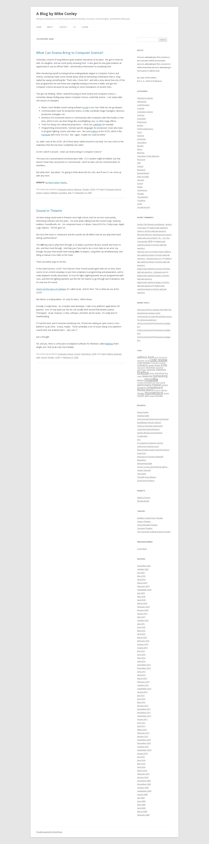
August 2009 (142, 794)
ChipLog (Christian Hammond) (150, 426)
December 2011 (144, 709)
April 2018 (141, 600)
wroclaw (159, 395)
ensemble (159, 368)
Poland (140, 166)
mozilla (151, 379)
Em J (139, 439)
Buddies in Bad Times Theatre (150, 518)
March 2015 (142, 637)
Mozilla (140, 146)
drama (39, 192)
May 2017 (141, 617)
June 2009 (141, 801)
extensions (161, 369)
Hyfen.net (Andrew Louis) (148, 446)
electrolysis (150, 367)
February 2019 (143, 586)
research (141, 387)
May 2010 (141, 763)
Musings (77, 189)
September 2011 (144, 716)
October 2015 (143, 620)
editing (110, 354)
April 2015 (141, 634)
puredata (63, 192)
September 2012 (144, 688)
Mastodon (141, 460)
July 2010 (141, 757)
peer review (160, 383)
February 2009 (143, 815)
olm (153, 383)
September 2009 (144, 791)
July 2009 (141, 798)
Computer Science (65, 189)
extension (151, 369)
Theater (85, 189)
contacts (142, 365)
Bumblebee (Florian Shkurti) (149, 422)
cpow (151, 365)
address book (145, 357)
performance (144, 384)
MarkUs (140, 380)
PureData (45, 134)
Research (141, 169)
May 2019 (141, 576)
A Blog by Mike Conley (56, 13)
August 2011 (142, 719)
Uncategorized (143, 207)
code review (158, 360)
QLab (85, 107)
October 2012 (143, 685)
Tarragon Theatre (144, 528)
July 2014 (141, 651)
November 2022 (144, 566)
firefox (143, 372)
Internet (140, 135)
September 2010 (144, 750)
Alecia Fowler (142, 412)
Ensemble (141, 118)
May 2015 (141, 630)
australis (140, 360)
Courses (140, 115)
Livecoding (141, 142)
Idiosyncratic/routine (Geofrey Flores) (153, 450)
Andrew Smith (143, 415)
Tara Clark (141, 473)
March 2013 (142, 678)
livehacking (160, 376)
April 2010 (141, 767)
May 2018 (141, 596)
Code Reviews (143, 105)
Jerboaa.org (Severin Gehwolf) (150, 456)
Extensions (142, 122)
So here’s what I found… (56, 182)
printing (164, 385)
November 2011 (144, 712)
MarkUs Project (143, 497)
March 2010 (142, 770)
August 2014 (142, 647)
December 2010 (144, 740)
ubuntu (166, 393)
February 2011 (143, 733)
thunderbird (154, 393)
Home (38, 27)
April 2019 (141, 579)
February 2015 (143, 641)
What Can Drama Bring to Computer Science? (69, 52)
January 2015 (142, 644)
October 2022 (143, 569)
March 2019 (142, 583)
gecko (151, 373)
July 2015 (141, 624)
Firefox (140, 125)
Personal (141, 159)
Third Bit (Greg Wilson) (146, 477)
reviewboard (155, 387)
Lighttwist (97, 124)
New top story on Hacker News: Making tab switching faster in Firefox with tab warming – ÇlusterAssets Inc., (154, 255)
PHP (139, 163)
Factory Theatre (144, 521)
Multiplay (109, 343)
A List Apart (142, 548)
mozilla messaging (144, 382)
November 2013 (144, 668)
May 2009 (141, 804)
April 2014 (141, 661)
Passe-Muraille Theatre (147, 525)
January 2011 (142, 736)
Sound (77, 354)
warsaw (152, 396)
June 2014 (141, 654)
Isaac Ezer (141, 453)
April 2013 (141, 675)
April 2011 (141, 726)
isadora (46, 192)
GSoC (139, 132)
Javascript (141, 139)
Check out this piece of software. (51, 289)
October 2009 (143, 787)
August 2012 (142, 692)
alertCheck (141, 101)
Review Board (143, 173)
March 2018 (142, 603)
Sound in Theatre (49, 210)
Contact (63, 27)
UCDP (92, 189)
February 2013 (143, 682)
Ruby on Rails (143, 176)
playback (118, 354)
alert (156, 357)
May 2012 (141, 702)
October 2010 (143, 746)
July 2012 (141, 695)
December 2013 (144, 664)
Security (140, 180)
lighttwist (54, 192)
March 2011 (142, 729)
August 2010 (142, 753)
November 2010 (144, 743)
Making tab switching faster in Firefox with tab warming (151, 244)
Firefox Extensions (145, 129)
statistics (163, 390)
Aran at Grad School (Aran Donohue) (153, 419)
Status (140, 187)
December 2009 (144, 780)
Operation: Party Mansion (148, 156)
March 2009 (142, 811)
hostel (139, 376)
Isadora (94, 131)
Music (139, 149)
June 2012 (141, 699)
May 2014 (141, 658)
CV (75, 27)
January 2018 (142, 610)
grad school (159, 373)
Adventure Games (145, 98)
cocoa (147, 361)
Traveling (141, 200)
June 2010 (141, 760)
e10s (164, 365)
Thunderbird (142, 197)
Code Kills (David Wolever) (148, 429)
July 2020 (141, 572)
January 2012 (142, 705)
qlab (70, 192)
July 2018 (141, 593)
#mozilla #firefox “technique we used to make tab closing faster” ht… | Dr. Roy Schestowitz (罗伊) (154, 238)
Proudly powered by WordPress (49, 832)
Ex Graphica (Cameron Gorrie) (150, 443)
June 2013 (141, 671)
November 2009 (144, 784)
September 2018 (144, 589)
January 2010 (142, 777)
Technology (86, 354)
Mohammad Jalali (144, 463)
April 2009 (141, 808)
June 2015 (141, 627)
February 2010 (143, 774)
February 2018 (143, 606)
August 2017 (142, 613)
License (85, 27)
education (141, 367)
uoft (147, 395)
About (50, 27)
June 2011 (141, 722)
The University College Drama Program (153, 531)
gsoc (166, 373)
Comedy (140, 108)
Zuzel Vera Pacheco (145, 480)
